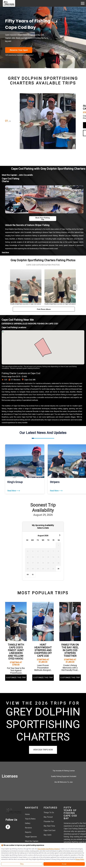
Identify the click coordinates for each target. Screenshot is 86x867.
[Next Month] (59, 535)
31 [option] (32, 574)
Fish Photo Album (44, 309)
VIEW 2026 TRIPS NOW (43, 750)
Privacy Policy (79, 859)
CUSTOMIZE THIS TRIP (16, 677)
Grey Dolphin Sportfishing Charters (48, 849)
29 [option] (58, 569)
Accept (64, 864)
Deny (22, 864)
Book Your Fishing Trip (42, 218)
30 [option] (28, 574)
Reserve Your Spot (19, 50)
